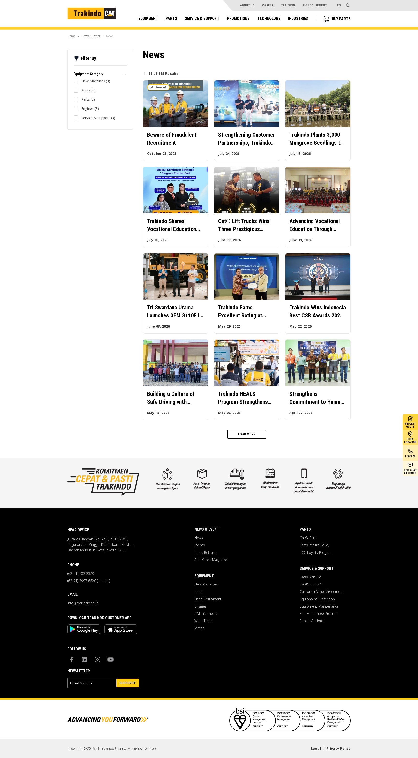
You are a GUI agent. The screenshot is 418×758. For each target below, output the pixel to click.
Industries (298, 18)
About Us (247, 5)
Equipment (148, 18)
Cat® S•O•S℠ (311, 584)
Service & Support (202, 18)
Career (267, 5)
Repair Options (312, 621)
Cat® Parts (309, 538)
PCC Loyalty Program (316, 552)
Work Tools (203, 621)
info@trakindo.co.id (82, 603)
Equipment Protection (317, 599)
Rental (199, 591)
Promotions (238, 18)
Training (288, 5)
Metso (199, 628)
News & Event (206, 529)
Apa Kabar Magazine (210, 560)
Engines (200, 606)
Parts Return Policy (314, 545)
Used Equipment (207, 599)
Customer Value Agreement (321, 591)
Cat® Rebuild (310, 577)
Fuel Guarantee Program (319, 613)
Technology (268, 18)
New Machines (205, 584)
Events (199, 545)
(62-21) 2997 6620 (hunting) (88, 581)
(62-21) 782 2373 (80, 573)
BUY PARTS (341, 18)
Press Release (205, 552)
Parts (171, 18)
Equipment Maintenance (319, 606)
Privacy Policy (338, 748)
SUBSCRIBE (127, 683)
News (198, 538)
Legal (316, 748)
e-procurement (315, 5)
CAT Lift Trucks (205, 613)
